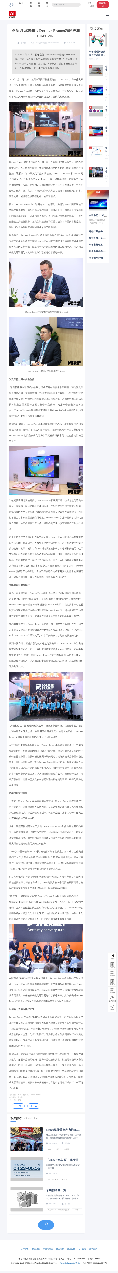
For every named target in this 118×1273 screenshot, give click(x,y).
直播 (39, 4)
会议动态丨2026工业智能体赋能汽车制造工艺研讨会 (106, 89)
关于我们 (25, 1249)
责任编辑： (13, 1097)
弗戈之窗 (36, 1249)
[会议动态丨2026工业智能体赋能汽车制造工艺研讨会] (96, 90)
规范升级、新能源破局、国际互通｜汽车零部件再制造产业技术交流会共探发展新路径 (106, 129)
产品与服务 (48, 1249)
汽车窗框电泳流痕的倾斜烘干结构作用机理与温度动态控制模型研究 (106, 109)
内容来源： (13, 1095)
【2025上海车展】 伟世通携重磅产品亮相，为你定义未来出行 (63, 1160)
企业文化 (71, 1249)
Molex (50, 1149)
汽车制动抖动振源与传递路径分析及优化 (97, 53)
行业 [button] (21, 3)
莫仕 (58, 1149)
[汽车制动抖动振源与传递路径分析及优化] (98, 40)
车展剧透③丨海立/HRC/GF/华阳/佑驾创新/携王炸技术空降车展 (63, 1190)
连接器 (66, 1149)
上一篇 (18, 1106)
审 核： (13, 1100)
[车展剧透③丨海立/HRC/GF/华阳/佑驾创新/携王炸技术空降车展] (27, 1199)
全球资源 (93, 1249)
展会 (47, 4)
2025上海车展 (53, 1180)
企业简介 (60, 1249)
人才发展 (82, 1249)
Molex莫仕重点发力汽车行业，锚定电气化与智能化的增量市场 (63, 1129)
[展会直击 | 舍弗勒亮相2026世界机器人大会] (96, 172)
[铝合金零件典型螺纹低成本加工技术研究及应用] (96, 70)
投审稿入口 (103, 4)
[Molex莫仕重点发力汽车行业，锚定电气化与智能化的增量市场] (27, 1139)
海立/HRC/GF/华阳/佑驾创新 (58, 1210)
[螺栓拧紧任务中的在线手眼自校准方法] (96, 152)
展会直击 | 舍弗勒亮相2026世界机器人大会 (106, 170)
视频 (31, 4)
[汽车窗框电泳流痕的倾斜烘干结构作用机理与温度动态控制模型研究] (96, 111)
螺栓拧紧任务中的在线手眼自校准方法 (106, 150)
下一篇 (33, 1106)
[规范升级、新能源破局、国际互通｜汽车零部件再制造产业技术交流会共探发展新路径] (96, 131)
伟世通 (64, 1180)
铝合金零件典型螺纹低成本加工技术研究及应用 (106, 68)
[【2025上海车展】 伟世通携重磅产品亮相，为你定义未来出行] (27, 1169)
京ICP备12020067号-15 (70, 1263)
